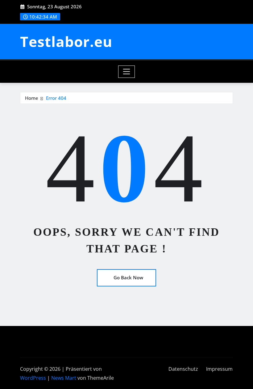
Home (31, 98)
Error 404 (56, 98)
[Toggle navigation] (126, 72)
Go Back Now (128, 277)
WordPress (33, 377)
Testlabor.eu (66, 41)
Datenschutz (183, 369)
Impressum (219, 369)
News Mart (63, 377)
